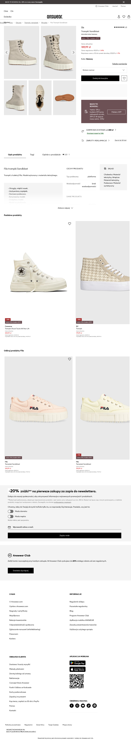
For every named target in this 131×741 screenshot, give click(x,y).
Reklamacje (14, 678)
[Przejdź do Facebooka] (72, 705)
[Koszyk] (128, 16)
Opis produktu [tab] (15, 154)
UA (29, 732)
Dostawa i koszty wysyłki (19, 664)
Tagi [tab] (32, 154)
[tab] (56, 154)
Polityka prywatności (13, 725)
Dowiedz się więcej (21, 570)
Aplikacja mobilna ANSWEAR (82, 620)
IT (20, 732)
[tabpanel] (65, 184)
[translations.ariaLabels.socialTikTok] (88, 705)
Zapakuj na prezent (17, 697)
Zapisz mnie (64, 535)
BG (7, 732)
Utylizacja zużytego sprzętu (81, 629)
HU (18, 732)
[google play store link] (77, 663)
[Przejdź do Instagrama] (77, 705)
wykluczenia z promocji (62, 502)
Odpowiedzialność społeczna (21, 625)
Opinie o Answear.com (18, 606)
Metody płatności (16, 669)
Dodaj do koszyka (100, 78)
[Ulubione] (123, 16)
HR (16, 732)
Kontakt (12, 710)
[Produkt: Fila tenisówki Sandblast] (38, 408)
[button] (104, 70)
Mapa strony (67, 725)
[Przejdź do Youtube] (83, 705)
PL (22, 732)
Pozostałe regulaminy (79, 606)
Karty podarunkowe (17, 692)
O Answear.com (16, 602)
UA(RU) (33, 732)
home (7, 22)
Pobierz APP (116, 112)
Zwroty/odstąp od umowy (20, 673)
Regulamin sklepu (77, 602)
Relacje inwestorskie (17, 620)
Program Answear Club (79, 615)
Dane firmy (40, 725)
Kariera (12, 638)
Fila (82, 27)
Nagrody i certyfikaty (18, 611)
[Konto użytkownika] (118, 16)
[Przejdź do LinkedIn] (94, 705)
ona (6, 11)
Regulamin (28, 725)
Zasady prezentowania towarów (83, 625)
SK (27, 732)
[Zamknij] (124, 2)
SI (25, 732)
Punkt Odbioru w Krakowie (20, 687)
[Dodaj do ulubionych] (124, 78)
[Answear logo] (54, 16)
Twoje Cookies (53, 725)
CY (10, 732)
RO (24, 732)
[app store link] (77, 669)
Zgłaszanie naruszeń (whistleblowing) (24, 629)
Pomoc (12, 706)
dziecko (8, 16)
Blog (71, 611)
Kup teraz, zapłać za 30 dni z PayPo (24, 701)
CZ (12, 732)
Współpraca (14, 615)
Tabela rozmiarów (119, 64)
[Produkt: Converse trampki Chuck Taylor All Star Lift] (38, 272)
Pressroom (13, 634)
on (11, 11)
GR (14, 732)
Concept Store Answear (19, 683)
